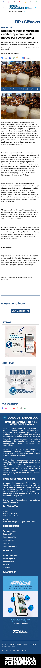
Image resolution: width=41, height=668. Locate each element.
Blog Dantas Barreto (10, 546)
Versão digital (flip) (10, 556)
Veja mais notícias (20, 311)
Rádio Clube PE (8, 540)
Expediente (7, 568)
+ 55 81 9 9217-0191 (10, 516)
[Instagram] (8, 2)
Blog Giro (6, 543)
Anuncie (6, 565)
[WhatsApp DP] (36, 2)
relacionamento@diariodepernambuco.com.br (20, 522)
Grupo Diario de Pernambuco (18, 644)
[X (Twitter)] (14, 2)
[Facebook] (4, 2)
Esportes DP (7, 534)
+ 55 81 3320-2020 (10, 513)
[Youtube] (19, 2)
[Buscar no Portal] (35, 7)
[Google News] (31, 2)
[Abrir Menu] (3, 7)
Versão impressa (9, 559)
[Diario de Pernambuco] (20, 6)
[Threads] (25, 2)
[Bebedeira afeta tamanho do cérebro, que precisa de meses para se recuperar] (2, 57)
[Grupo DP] (20, 661)
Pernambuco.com (9, 531)
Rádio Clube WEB (9, 537)
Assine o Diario (8, 562)
